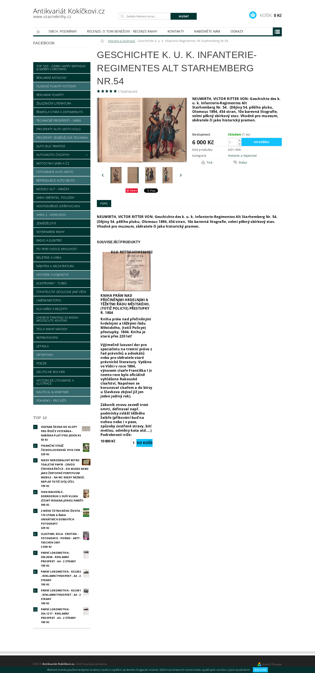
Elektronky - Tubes (51, 283)
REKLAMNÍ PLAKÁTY (50, 95)
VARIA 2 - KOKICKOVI (51, 215)
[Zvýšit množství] (240, 140)
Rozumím (260, 670)
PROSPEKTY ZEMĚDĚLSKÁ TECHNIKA (62, 138)
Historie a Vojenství (52, 275)
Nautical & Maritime (52, 392)
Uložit (133, 190)
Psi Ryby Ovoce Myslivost (56, 249)
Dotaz (243, 162)
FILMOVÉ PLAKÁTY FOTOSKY (56, 86)
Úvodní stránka (38, 31)
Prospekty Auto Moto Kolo (58, 129)
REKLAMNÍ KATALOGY (51, 78)
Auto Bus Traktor (50, 146)
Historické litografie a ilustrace (55, 381)
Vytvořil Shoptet (272, 664)
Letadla (42, 346)
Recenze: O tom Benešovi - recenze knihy (122, 31)
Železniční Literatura (53, 103)
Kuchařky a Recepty (52, 309)
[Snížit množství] (240, 144)
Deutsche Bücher (50, 372)
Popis (104, 203)
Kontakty (176, 31)
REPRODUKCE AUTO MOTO (55, 180)
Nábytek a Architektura (55, 266)
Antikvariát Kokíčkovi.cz (69, 12)
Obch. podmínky (63, 31)
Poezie (41, 363)
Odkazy (237, 31)
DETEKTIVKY (44, 355)
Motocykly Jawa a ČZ (52, 163)
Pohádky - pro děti (51, 400)
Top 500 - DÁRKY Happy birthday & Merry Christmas (61, 67)
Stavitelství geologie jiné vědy (61, 292)
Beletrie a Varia (48, 257)
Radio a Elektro (49, 240)
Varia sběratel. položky (55, 197)
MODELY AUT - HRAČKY (52, 189)
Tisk (209, 162)
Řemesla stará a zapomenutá (59, 112)
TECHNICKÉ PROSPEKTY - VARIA (58, 120)
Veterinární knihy (50, 232)
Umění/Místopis (48, 300)
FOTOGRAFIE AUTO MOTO (54, 172)
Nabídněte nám (207, 31)
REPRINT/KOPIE (47, 338)
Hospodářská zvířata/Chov (58, 206)
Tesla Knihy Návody (52, 329)
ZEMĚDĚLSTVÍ (46, 223)
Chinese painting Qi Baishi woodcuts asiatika (57, 318)
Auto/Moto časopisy (53, 155)
